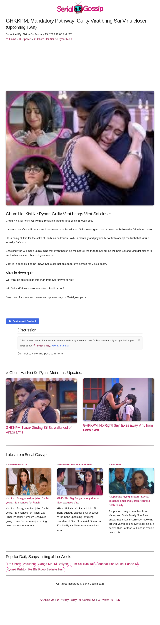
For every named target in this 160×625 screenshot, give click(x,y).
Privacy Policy (42, 345)
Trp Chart (13, 564)
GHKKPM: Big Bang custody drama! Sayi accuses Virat (78, 500)
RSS (117, 599)
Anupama (116, 464)
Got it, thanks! (60, 345)
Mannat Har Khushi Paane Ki (118, 564)
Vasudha (29, 564)
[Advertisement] (80, 67)
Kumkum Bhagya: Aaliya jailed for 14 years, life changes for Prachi (27, 500)
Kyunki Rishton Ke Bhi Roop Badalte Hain (35, 569)
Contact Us (88, 599)
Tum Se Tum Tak (83, 564)
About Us (48, 599)
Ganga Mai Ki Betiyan (53, 564)
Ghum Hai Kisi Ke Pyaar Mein (54, 39)
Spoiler (26, 39)
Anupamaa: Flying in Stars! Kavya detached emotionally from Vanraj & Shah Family (129, 501)
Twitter (104, 599)
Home (12, 39)
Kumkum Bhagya (17, 464)
